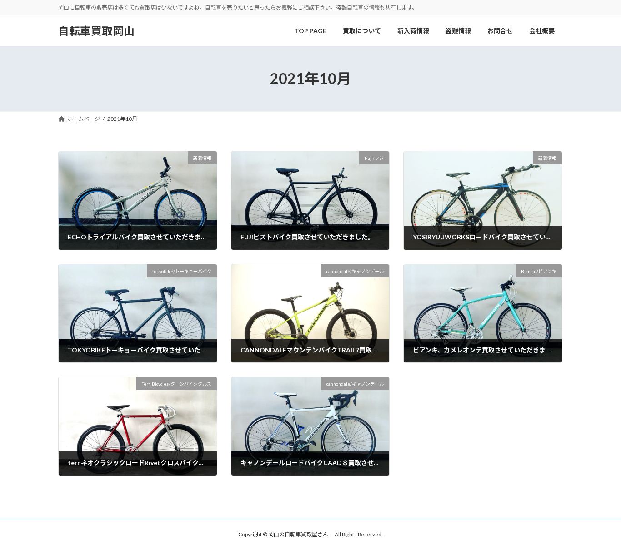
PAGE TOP (598, 525)
